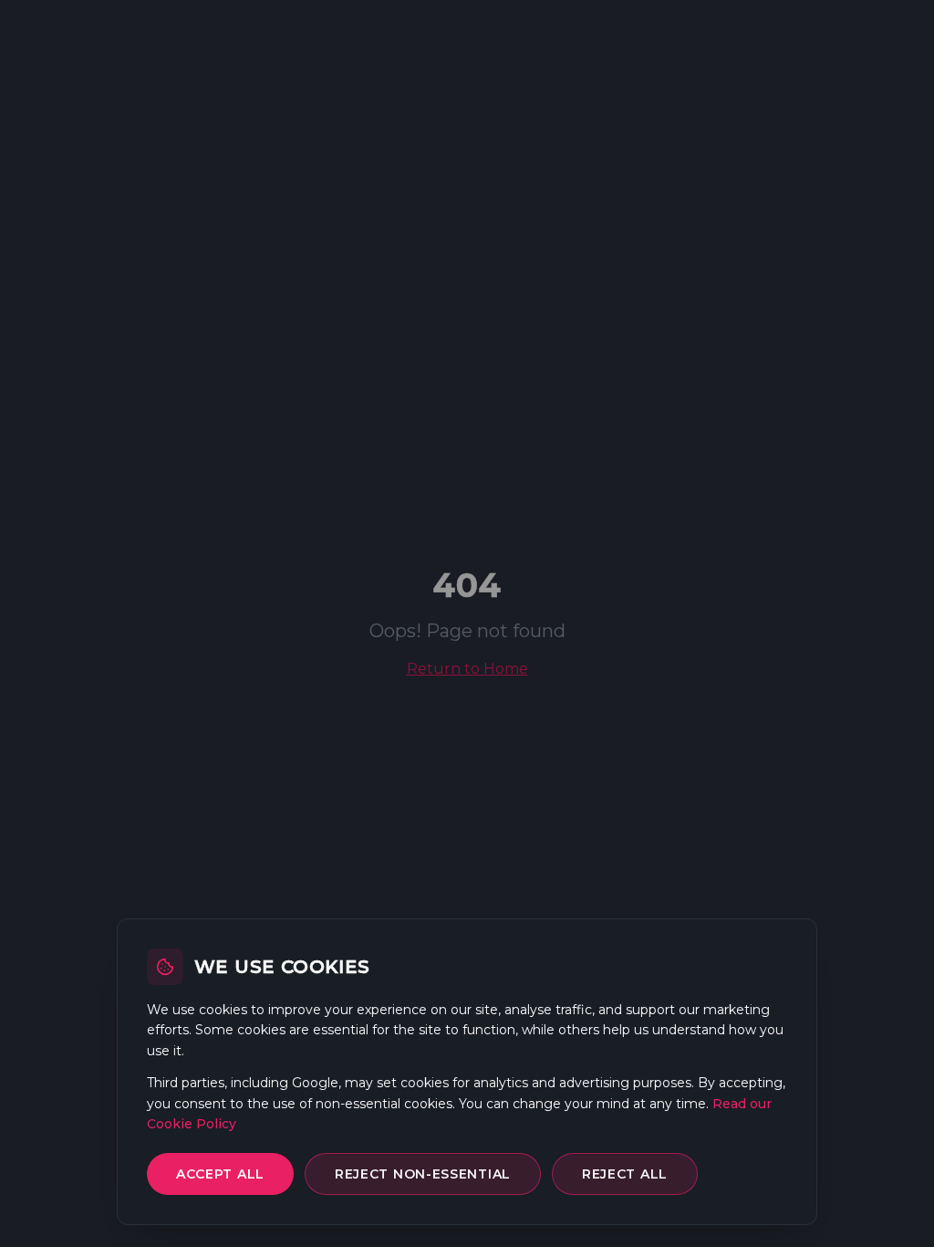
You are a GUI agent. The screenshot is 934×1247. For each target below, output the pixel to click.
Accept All (220, 1174)
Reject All (625, 1174)
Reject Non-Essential (423, 1174)
